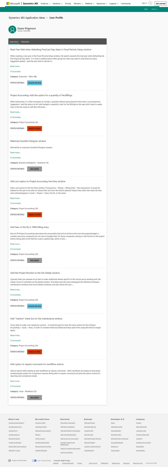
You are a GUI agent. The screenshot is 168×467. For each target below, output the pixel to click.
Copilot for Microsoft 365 (92, 446)
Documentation (116, 431)
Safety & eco (116, 463)
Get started (161, 3)
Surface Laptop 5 (14, 435)
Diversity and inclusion (143, 442)
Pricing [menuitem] (68, 3)
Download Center (41, 427)
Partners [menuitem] (77, 3)
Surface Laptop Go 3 (15, 427)
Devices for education (68, 427)
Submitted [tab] (14, 41)
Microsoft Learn (116, 435)
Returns (37, 435)
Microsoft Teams (89, 442)
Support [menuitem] (113, 3)
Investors (139, 439)
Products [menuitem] (44, 3)
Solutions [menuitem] (56, 3)
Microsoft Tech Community (119, 439)
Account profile (40, 423)
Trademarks (104, 463)
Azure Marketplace (117, 442)
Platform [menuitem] (88, 3)
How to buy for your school (69, 439)
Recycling (126, 463)
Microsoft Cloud (89, 423)
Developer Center (116, 427)
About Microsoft (141, 427)
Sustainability (140, 450)
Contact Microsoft (68, 463)
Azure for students (67, 452)
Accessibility (140, 446)
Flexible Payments (41, 450)
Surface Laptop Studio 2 (16, 423)
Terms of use (93, 463)
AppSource (114, 446)
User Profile (56, 17)
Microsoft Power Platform (92, 439)
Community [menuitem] (125, 3)
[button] (146, 3)
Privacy (79, 463)
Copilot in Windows (15, 442)
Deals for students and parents (70, 448)
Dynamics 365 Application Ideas (27, 17)
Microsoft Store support (43, 431)
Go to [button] (154, 9)
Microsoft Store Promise (43, 446)
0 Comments (15, 71)
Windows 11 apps (14, 450)
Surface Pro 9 (13, 431)
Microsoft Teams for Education (70, 431)
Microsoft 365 (88, 435)
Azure (113, 423)
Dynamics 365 (30, 3)
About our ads (137, 463)
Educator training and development (67, 443)
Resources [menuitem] (101, 3)
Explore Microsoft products (17, 446)
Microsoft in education (68, 423)
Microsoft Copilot (14, 439)
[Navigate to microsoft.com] (13, 3)
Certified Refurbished (42, 442)
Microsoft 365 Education (68, 435)
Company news (141, 431)
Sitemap (55, 463)
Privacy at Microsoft (142, 435)
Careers (138, 423)
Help (146, 9)
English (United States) (19, 460)
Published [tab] (25, 41)
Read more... (15, 66)
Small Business (89, 450)
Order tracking (40, 439)
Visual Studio (115, 450)
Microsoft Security (90, 427)
